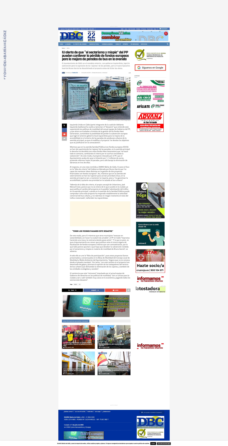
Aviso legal (97, 411)
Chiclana (138, 29)
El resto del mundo (80, 44)
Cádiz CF (118, 44)
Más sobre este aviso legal (163, 444)
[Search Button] (167, 44)
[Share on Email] (64, 134)
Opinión (125, 44)
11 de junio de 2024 (86, 72)
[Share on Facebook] (64, 130)
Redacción (75, 72)
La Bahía (68, 44)
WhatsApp (164, 29)
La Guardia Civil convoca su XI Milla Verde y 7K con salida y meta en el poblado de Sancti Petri (77, 344)
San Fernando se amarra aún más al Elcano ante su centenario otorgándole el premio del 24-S (113, 370)
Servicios (144, 44)
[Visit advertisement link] (134, 36)
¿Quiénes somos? (68, 411)
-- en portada (103, 353)
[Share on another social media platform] (64, 138)
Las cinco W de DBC (80, 411)
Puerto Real (150, 29)
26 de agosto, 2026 (69, 347)
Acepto (177, 444)
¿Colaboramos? (106, 411)
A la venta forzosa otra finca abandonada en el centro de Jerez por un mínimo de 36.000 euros (78, 370)
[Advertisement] (114, 12)
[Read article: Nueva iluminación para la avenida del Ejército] (114, 337)
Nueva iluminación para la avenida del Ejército (111, 345)
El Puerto (143, 29)
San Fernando (131, 29)
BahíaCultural (94, 44)
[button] (151, 412)
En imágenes (135, 44)
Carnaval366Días (107, 44)
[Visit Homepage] (78, 36)
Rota (155, 29)
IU (79, 284)
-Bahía (67, 48)
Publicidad (90, 411)
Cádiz (122, 29)
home (63, 48)
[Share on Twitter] (64, 126)
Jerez (126, 29)
